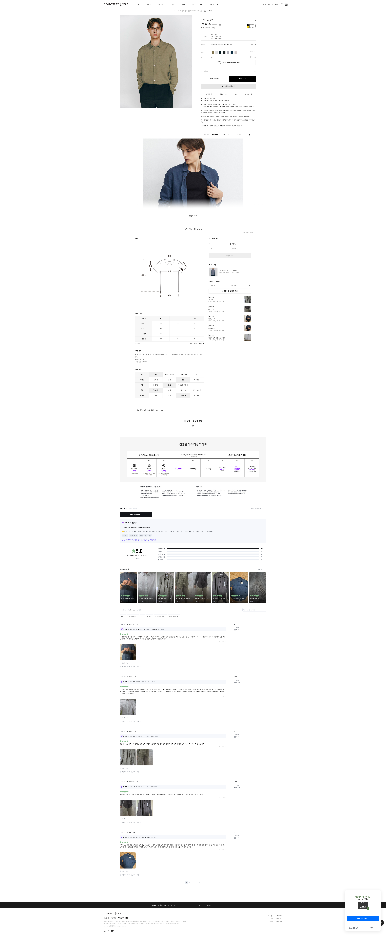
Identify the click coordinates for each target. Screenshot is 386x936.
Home (176, 11)
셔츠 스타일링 (198, 11)
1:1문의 (270, 916)
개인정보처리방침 (123, 918)
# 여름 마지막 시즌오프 (186, 11)
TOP (138, 4)
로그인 (264, 5)
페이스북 (249, 134)
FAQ (272, 918)
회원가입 (270, 5)
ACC (183, 4)
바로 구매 (242, 78)
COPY (212, 28)
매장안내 (279, 918)
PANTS (148, 4)
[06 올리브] (212, 52)
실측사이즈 (253, 57)
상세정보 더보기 (193, 216)
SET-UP (172, 4)
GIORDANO (214, 4)
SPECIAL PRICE (197, 4)
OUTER (160, 4)
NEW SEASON (207, 905)
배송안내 (253, 44)
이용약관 (113, 918)
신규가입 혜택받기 (363, 918)
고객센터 (277, 5)
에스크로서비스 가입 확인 (172, 923)
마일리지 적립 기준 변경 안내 (167, 905)
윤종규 (184, 921)
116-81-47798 (117, 923)
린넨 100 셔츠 (208, 11)
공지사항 (279, 921)
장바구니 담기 (214, 78)
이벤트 (271, 921)
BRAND (279, 916)
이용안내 (106, 918)
